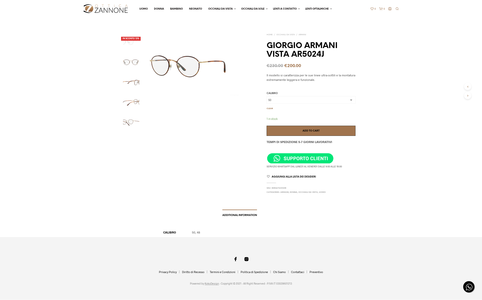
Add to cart (311, 131)
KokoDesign (212, 283)
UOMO (143, 9)
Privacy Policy (168, 272)
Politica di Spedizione (254, 272)
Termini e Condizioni (222, 272)
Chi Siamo (279, 272)
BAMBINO (176, 9)
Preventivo (316, 272)
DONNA (159, 9)
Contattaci (297, 272)
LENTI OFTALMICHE (317, 9)
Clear (270, 109)
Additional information (239, 215)
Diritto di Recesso (193, 272)
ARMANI (302, 35)
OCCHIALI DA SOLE (253, 9)
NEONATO (195, 9)
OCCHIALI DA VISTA (220, 9)
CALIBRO (272, 93)
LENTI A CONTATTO (285, 9)
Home (270, 35)
